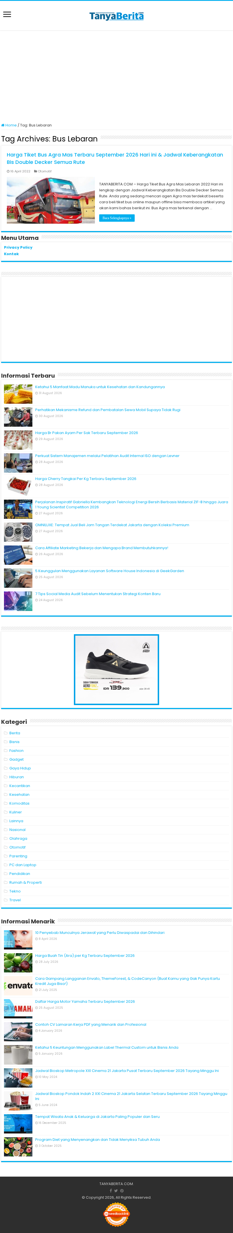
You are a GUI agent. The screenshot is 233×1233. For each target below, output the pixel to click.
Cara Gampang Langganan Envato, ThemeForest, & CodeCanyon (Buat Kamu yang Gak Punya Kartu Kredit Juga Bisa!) (127, 981)
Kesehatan (19, 794)
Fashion (16, 750)
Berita (14, 733)
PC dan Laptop (22, 865)
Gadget (16, 759)
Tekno (15, 891)
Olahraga (18, 838)
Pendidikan (19, 873)
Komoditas (19, 803)
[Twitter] (116, 1190)
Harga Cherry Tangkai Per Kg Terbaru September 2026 (85, 478)
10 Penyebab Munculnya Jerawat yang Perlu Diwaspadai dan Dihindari (100, 932)
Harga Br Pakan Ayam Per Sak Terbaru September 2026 (86, 432)
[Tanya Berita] (116, 15)
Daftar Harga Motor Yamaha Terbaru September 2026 (85, 1001)
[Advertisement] (116, 77)
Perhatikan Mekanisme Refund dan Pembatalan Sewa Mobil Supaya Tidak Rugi (107, 410)
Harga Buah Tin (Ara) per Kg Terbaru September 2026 (85, 955)
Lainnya (16, 821)
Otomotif (45, 171)
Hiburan (16, 777)
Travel (15, 900)
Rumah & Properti (25, 882)
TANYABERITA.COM (116, 1184)
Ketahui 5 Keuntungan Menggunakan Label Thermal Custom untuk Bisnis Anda (106, 1047)
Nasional (17, 829)
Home (11, 125)
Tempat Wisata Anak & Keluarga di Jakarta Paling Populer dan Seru (97, 1116)
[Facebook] (111, 1190)
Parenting (18, 856)
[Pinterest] (122, 1190)
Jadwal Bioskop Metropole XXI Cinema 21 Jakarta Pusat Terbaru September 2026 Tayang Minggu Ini (127, 1070)
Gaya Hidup (20, 768)
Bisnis (14, 742)
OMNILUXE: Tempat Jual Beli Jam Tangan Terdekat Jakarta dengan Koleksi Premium (112, 525)
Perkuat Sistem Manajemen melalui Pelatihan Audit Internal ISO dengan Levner (107, 455)
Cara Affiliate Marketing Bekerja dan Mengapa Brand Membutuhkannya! (101, 548)
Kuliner (15, 812)
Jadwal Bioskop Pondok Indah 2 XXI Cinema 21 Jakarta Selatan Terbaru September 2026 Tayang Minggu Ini (131, 1096)
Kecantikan (19, 785)
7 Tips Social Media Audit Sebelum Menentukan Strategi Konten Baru (98, 594)
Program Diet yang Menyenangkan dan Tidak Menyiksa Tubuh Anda (97, 1139)
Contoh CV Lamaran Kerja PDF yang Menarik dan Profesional (90, 1024)
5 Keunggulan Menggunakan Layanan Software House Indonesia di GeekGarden (109, 571)
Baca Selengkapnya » (117, 218)
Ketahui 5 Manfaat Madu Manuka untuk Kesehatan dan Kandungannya (100, 387)
